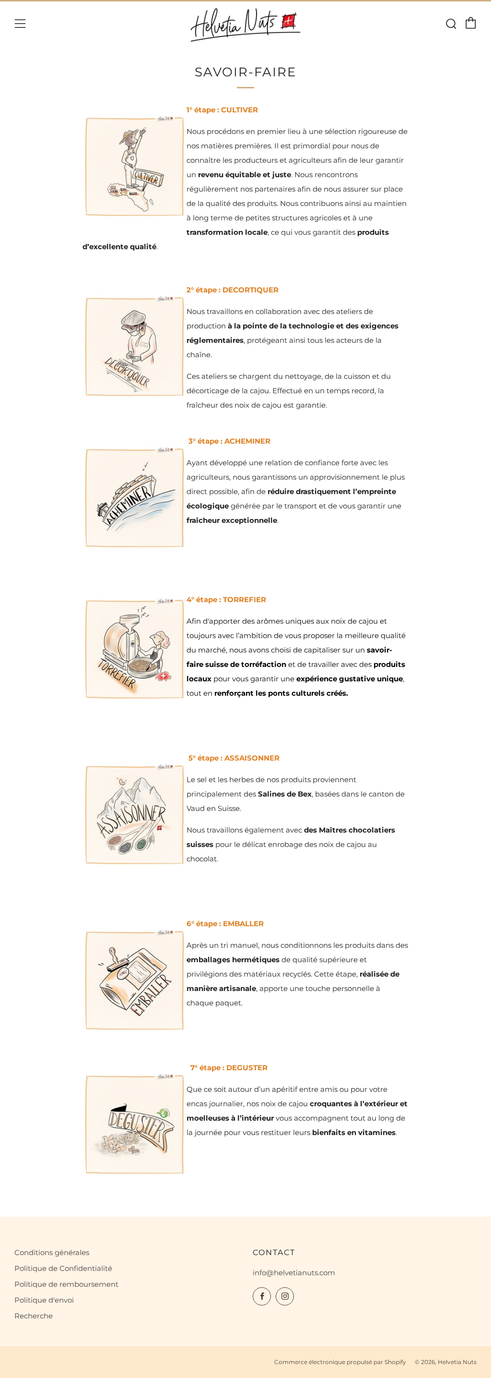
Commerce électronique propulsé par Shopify (340, 1362)
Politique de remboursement (66, 1284)
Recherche (33, 1315)
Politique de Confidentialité (63, 1268)
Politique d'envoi (44, 1300)
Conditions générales (51, 1252)
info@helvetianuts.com (294, 1272)
